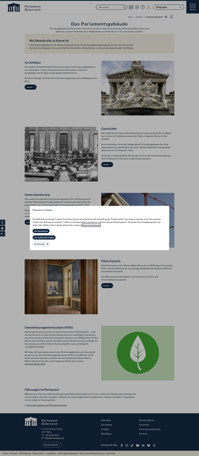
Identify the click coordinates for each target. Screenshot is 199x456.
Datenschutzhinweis (91, 225)
